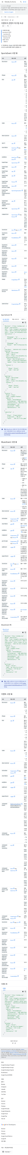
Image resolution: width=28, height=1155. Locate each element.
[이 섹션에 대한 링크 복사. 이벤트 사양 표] (14, 694)
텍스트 (13, 62)
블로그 (2, 1081)
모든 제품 (3, 1141)
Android (3, 1101)
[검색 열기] (21, 2)
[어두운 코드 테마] (23, 322)
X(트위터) (3, 1091)
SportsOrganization (16, 190)
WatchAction (15, 290)
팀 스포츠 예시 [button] (6, 319)
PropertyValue (15, 304)
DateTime (14, 148)
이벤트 (11, 547)
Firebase (3, 1106)
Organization (13, 519)
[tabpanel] (14, 373)
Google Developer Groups (7, 1067)
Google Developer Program (7, 1065)
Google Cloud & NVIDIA (6, 1075)
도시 (19, 230)
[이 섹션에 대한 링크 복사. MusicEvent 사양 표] (18, 442)
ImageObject (15, 279)
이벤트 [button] (4, 988)
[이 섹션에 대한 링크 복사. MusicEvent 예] (12, 625)
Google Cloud (4, 1113)
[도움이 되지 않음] (13, 20)
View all (3, 1118)
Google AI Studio (5, 1108)
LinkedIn (3, 1089)
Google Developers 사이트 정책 (19, 1054)
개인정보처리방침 (9, 1147)
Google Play (4, 1116)
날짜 (11, 524)
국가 (11, 845)
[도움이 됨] (10, 20)
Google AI (3, 1138)
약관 (2, 1147)
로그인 (24, 2)
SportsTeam (15, 162)
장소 (13, 230)
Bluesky (3, 1084)
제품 (5, 17)
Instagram (3, 1086)
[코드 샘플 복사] (25, 322)
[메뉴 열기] (2, 2)
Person (13, 182)
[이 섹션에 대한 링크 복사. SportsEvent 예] (13, 315)
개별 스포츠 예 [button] (15, 319)
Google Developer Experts (7, 1070)
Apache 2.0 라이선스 (14, 1052)
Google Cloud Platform (6, 1136)
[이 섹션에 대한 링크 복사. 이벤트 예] (8, 984)
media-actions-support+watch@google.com (15, 433)
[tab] (6, 319)
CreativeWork (13, 617)
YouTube (3, 1094)
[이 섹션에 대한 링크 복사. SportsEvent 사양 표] (19, 53)
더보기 (22, 319)
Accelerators (4, 1072)
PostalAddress (15, 237)
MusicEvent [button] (6, 629)
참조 (18, 17)
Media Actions (10, 2)
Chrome (3, 1103)
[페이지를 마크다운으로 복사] (8, 26)
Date (13, 150)
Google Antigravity (5, 1111)
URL (13, 80)
